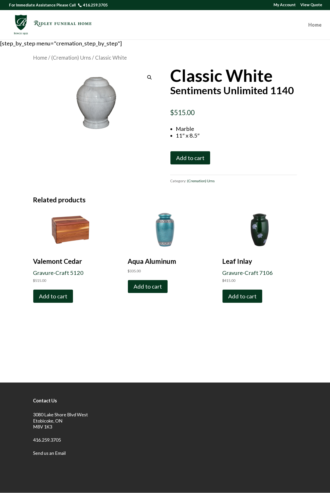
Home (315, 25)
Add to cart (190, 157)
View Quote (311, 5)
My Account (285, 5)
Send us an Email (49, 453)
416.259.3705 (47, 440)
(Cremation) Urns (71, 57)
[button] (149, 77)
